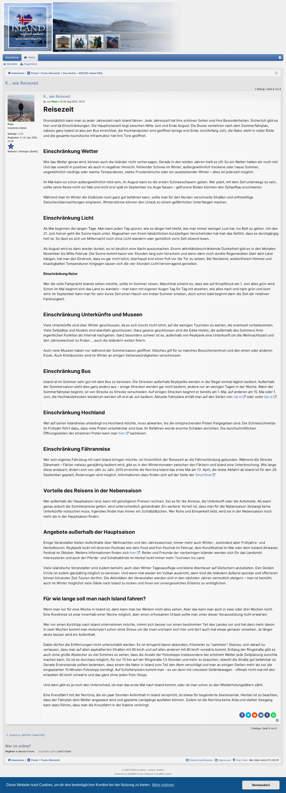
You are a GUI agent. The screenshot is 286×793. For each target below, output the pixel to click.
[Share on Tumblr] (267, 715)
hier (121, 433)
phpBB (131, 774)
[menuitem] (280, 57)
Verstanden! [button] (261, 785)
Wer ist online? (18, 745)
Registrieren (30, 64)
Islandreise (12, 57)
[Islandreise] (92, 27)
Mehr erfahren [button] (163, 785)
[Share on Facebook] (242, 715)
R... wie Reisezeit (21, 83)
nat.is (237, 397)
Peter (11, 124)
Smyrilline (203, 475)
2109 (20, 133)
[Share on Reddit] (254, 715)
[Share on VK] (261, 715)
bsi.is (268, 397)
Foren (31, 57)
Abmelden (12, 64)
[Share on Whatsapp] (273, 715)
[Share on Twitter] (248, 715)
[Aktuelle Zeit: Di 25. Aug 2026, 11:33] (276, 73)
